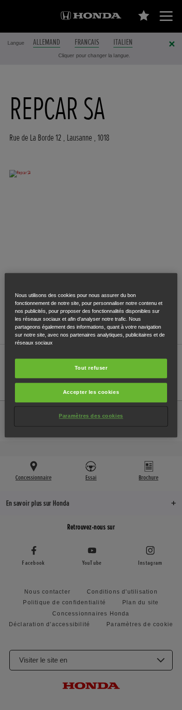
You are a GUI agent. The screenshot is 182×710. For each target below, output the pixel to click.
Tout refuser (91, 368)
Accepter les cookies (91, 392)
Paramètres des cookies (91, 416)
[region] (91, 355)
